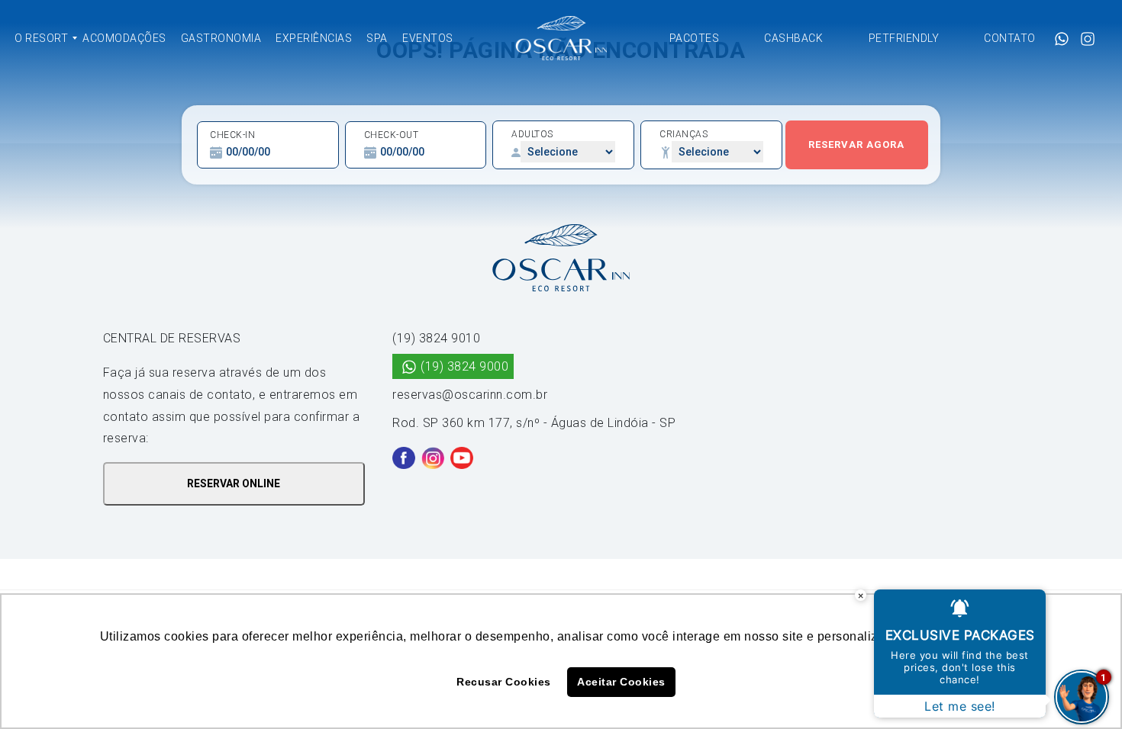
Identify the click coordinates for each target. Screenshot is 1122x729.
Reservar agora (856, 144)
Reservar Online (233, 483)
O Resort (41, 38)
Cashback (793, 38)
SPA (377, 38)
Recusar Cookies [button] (503, 682)
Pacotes (694, 38)
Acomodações (124, 38)
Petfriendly (904, 38)
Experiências (314, 38)
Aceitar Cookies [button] (621, 682)
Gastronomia (221, 38)
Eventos (427, 38)
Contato (1010, 38)
